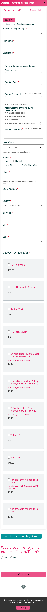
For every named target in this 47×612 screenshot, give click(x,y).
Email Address (12, 70)
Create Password (13, 94)
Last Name (8, 53)
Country (7, 201)
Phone (6, 172)
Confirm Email (12, 82)
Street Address (10, 189)
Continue (23, 574)
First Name (8, 41)
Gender (7, 157)
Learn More (29, 602)
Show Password (34, 94)
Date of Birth (9, 142)
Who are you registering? (15, 28)
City (5, 225)
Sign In (8, 20)
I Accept (23, 607)
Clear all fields (36, 10)
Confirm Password (14, 129)
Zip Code (8, 213)
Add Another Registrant (23, 536)
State (6, 237)
